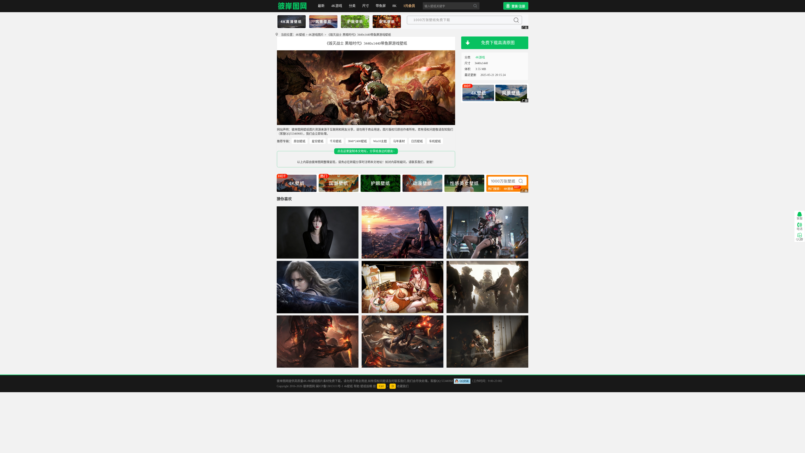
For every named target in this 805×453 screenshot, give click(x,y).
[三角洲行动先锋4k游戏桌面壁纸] (487, 341)
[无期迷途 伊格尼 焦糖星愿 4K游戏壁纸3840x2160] (402, 287)
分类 (352, 6)
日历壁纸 (417, 141)
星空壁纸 (317, 141)
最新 (321, 6)
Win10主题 (380, 141)
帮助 (357, 386)
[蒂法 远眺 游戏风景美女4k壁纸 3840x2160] (402, 232)
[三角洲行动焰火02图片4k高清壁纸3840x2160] (487, 287)
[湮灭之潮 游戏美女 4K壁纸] (317, 287)
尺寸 (365, 6)
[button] (515, 6)
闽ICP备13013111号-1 (329, 386)
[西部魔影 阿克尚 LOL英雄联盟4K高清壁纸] (402, 341)
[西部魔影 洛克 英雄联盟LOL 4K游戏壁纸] (317, 341)
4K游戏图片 (316, 34)
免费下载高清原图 (498, 42)
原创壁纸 (299, 141)
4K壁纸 (300, 34)
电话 (799, 228)
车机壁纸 (435, 141)
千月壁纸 (335, 141)
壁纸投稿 (366, 386)
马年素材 (399, 141)
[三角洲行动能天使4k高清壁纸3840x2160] (487, 232)
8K (394, 6)
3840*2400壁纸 (357, 141)
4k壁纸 (348, 386)
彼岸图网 (292, 6)
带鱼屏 (381, 6)
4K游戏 (336, 6)
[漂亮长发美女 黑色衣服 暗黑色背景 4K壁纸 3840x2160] (317, 232)
